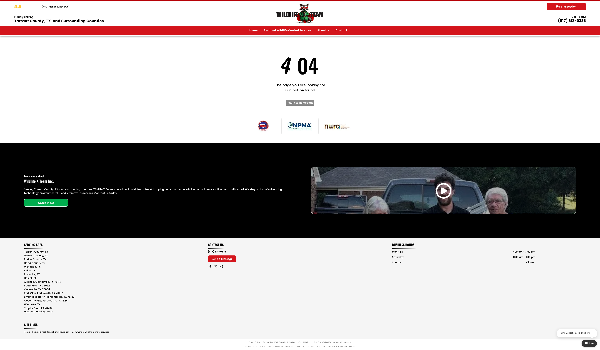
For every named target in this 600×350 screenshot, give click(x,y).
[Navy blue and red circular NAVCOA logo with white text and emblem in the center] (263, 126)
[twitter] (215, 267)
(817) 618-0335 (572, 20)
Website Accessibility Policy (340, 342)
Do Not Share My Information (275, 342)
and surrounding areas (38, 311)
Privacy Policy (254, 342)
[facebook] (210, 267)
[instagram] (221, 267)
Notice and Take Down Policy (316, 342)
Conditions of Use (295, 342)
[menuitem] (253, 30)
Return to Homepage (300, 103)
